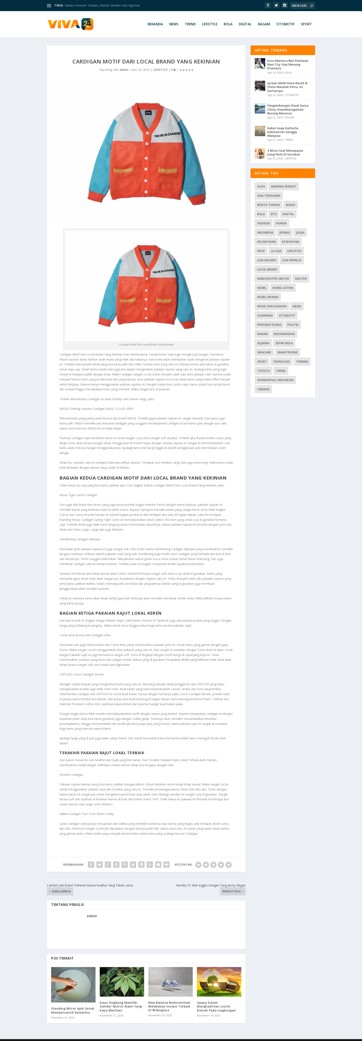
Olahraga (265, 315)
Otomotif (287, 315)
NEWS (173, 24)
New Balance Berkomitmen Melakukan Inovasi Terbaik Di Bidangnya (169, 1006)
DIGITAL (245, 24)
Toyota (263, 371)
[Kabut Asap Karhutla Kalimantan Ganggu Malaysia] (260, 131)
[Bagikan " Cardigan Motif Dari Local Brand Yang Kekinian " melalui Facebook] (91, 864)
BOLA (228, 24)
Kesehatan (290, 242)
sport (262, 361)
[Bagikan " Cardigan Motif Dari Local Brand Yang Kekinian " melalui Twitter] (99, 864)
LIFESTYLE (209, 24)
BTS (274, 214)
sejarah (263, 343)
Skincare (264, 352)
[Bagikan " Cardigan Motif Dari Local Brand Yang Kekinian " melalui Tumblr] (116, 864)
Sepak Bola (284, 343)
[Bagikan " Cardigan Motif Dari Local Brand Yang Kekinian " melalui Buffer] (141, 864)
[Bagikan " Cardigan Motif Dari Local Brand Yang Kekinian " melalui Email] (158, 864)
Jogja (300, 232)
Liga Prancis (291, 260)
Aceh (261, 186)
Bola (261, 214)
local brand (267, 269)
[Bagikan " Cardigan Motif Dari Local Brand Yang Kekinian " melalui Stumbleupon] (150, 864)
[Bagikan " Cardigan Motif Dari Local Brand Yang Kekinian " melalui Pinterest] (124, 864)
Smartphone (287, 352)
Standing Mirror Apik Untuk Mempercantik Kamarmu (72, 1010)
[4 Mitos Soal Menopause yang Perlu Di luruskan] (260, 153)
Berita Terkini (268, 205)
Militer (301, 279)
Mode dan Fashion (272, 306)
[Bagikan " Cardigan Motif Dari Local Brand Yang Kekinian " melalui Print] (166, 864)
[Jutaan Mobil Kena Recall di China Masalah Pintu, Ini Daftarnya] (260, 86)
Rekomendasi (284, 334)
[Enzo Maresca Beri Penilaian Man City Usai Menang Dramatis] (260, 63)
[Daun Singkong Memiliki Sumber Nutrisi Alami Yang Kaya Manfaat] (122, 982)
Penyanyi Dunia (269, 325)
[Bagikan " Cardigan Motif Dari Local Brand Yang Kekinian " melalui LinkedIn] (133, 864)
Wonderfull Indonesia (275, 380)
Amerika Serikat (283, 186)
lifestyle (294, 251)
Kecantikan (266, 242)
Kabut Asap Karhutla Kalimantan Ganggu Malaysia (282, 132)
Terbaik (302, 361)
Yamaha (263, 389)
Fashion (263, 223)
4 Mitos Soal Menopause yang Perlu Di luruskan (285, 152)
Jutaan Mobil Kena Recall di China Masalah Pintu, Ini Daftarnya (287, 87)
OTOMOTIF (285, 24)
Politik (293, 325)
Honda (281, 223)
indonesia (265, 232)
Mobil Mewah (267, 297)
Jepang (284, 232)
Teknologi (281, 361)
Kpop (261, 251)
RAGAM (264, 24)
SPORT (306, 24)
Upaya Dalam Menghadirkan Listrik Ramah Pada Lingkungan (216, 1006)
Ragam (262, 334)
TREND (190, 24)
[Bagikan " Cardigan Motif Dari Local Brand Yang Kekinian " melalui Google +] (108, 864)
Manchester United (273, 279)
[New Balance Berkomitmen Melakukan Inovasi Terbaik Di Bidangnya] (170, 982)
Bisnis (290, 205)
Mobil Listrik (283, 288)
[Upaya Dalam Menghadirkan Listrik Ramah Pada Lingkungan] (219, 982)
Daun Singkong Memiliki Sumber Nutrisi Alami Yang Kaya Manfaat (121, 1006)
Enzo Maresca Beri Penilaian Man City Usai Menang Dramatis (287, 64)
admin (124, 70)
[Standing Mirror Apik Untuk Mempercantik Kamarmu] (73, 985)
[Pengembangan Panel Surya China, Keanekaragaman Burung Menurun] (260, 108)
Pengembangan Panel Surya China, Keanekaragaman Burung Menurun (287, 109)
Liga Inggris (266, 260)
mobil (261, 288)
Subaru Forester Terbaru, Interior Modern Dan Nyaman (102, 5)
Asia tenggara (268, 196)
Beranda (155, 24)
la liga (276, 251)
